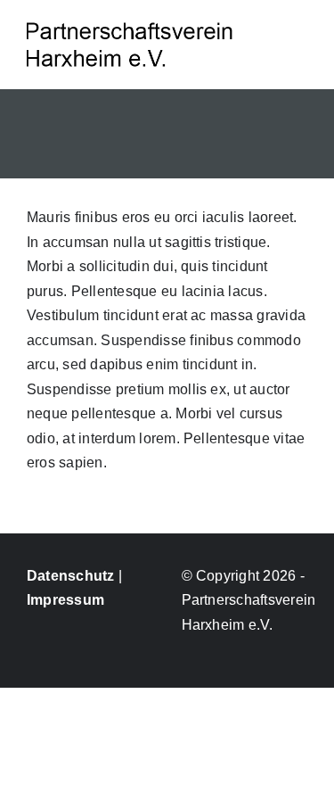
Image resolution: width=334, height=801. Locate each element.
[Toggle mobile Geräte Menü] (300, 34)
